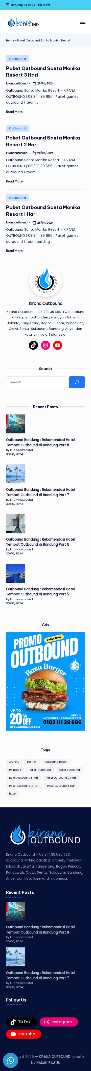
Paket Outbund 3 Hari (61, 786)
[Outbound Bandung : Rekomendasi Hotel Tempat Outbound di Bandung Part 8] (15, 423)
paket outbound (69, 770)
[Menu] (82, 22)
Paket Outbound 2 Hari (61, 778)
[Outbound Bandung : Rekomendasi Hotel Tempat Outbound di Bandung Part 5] (15, 573)
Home (10, 40)
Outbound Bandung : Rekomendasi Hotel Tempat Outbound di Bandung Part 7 (40, 492)
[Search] (77, 382)
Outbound (17, 59)
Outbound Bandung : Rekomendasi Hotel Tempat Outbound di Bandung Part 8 (40, 442)
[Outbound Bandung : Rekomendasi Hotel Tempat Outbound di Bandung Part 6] (15, 523)
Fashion (32, 762)
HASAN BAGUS (48, 1062)
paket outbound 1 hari (23, 778)
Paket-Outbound (40, 770)
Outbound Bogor (56, 762)
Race (12, 794)
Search (45, 368)
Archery (14, 762)
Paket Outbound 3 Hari (24, 786)
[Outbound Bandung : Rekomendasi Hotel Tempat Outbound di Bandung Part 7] (15, 473)
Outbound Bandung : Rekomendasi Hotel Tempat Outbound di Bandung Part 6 (40, 542)
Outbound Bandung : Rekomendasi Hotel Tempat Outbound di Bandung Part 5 (40, 592)
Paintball (15, 770)
